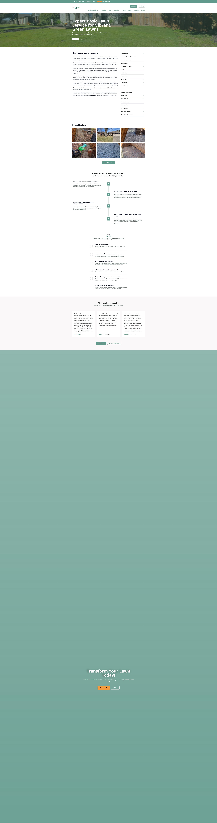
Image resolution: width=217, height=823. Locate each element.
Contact (143, 10)
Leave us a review (115, 343)
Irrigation (103, 10)
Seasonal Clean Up (114, 10)
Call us (142, 6)
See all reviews (101, 343)
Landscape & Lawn (93, 10)
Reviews (130, 10)
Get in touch (133, 6)
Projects (124, 10)
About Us (136, 10)
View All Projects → (108, 162)
